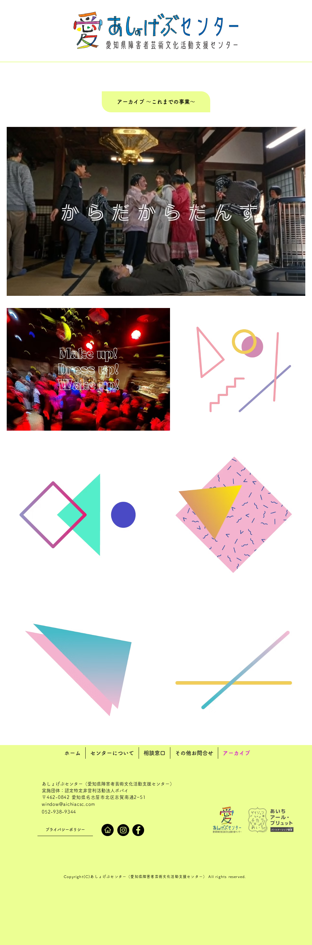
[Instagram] (123, 830)
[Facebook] (138, 830)
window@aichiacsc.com (68, 804)
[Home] (107, 830)
